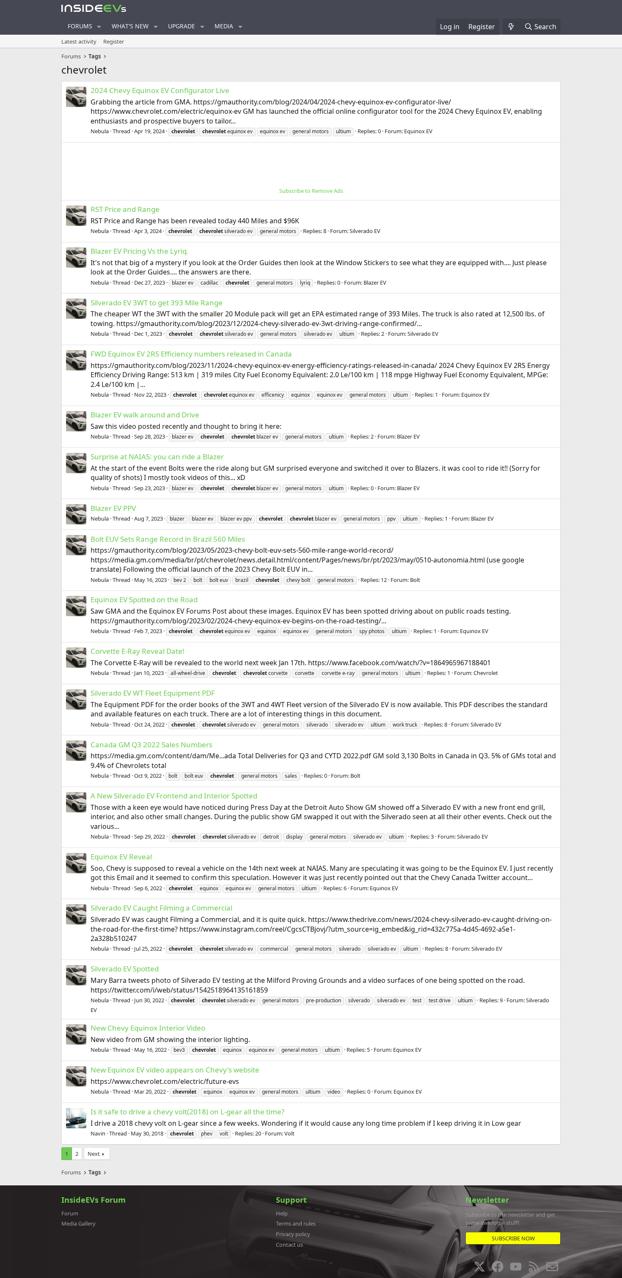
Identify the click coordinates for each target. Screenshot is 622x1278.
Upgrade (181, 26)
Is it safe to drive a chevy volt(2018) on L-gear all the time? (187, 1111)
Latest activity (78, 41)
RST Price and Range (125, 209)
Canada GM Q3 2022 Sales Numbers (151, 744)
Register (113, 41)
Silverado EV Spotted (125, 969)
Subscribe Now (513, 1238)
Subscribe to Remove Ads (311, 191)
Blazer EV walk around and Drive (145, 415)
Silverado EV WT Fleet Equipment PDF (153, 693)
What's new (130, 26)
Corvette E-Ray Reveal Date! (137, 651)
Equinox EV (418, 131)
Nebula (100, 131)
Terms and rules (296, 1223)
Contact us (289, 1244)
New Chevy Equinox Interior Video (148, 1028)
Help (282, 1213)
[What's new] (511, 27)
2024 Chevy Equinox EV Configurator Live (160, 90)
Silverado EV (365, 231)
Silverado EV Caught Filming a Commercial (161, 908)
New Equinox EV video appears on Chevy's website (175, 1070)
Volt (289, 1133)
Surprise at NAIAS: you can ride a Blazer (157, 456)
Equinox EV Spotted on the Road (144, 599)
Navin (98, 1133)
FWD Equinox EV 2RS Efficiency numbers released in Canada (191, 354)
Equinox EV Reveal (121, 856)
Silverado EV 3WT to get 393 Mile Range (157, 302)
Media (224, 26)
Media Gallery (78, 1223)
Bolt (415, 580)
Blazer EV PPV (113, 508)
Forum (69, 1213)
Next (94, 1153)
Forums (80, 26)
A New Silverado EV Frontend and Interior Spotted (174, 796)
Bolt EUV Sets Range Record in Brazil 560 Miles (168, 539)
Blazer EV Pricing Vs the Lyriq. (140, 251)
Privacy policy (293, 1234)
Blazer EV (374, 282)
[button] (99, 27)
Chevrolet (485, 673)
